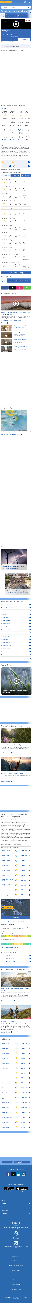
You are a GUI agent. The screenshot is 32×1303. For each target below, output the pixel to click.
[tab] (5, 175)
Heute (2, 15)
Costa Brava (18, 843)
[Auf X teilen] (12, 288)
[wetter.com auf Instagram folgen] (24, 1174)
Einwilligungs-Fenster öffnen (16, 1265)
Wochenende (22, 16)
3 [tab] (13, 921)
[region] (16, 208)
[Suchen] (28, 7)
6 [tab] (21, 921)
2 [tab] (11, 921)
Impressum (16, 1275)
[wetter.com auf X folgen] (13, 1174)
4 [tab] (16, 921)
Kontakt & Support (16, 1270)
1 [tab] (8, 921)
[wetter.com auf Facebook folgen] (8, 1174)
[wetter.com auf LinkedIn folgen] (18, 1174)
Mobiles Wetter (6, 1207)
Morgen (8, 15)
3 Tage (14, 16)
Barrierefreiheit (16, 1284)
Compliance (16, 1279)
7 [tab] (24, 921)
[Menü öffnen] (29, 2)
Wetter (4, 1200)
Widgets (4, 1203)
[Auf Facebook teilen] (5, 288)
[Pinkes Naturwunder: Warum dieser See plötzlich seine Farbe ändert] (16, 303)
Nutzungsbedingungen (16, 1289)
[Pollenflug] (25, 2)
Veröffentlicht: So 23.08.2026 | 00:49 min (11, 320)
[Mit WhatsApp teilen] (27, 288)
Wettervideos (5, 1210)
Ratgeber (4, 1213)
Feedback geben (15, 36)
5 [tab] (18, 921)
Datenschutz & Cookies (16, 1260)
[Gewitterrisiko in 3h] (16, 420)
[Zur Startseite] (7, 1)
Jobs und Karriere (16, 1256)
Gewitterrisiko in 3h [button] (5, 432)
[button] (16, 271)
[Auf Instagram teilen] (19, 288)
